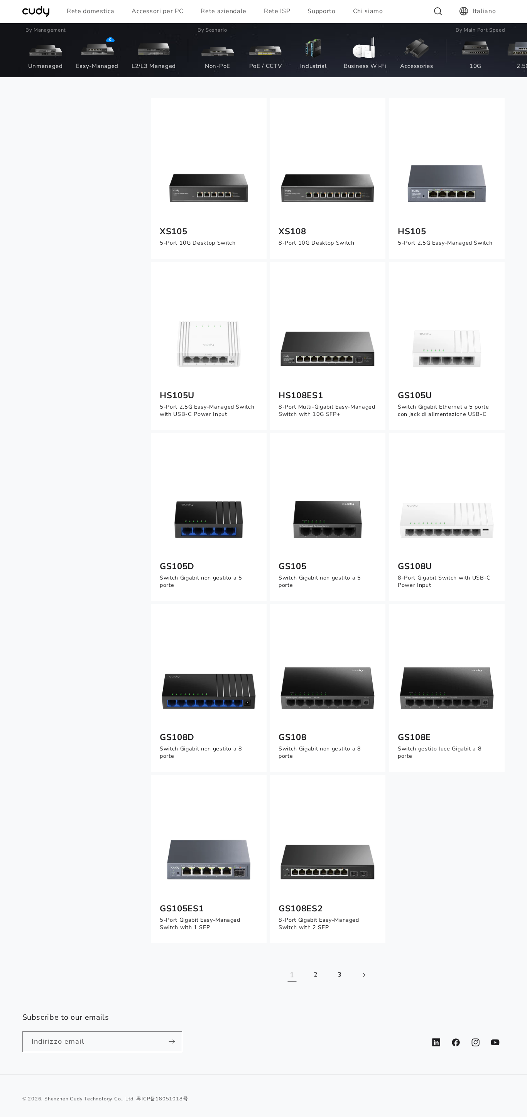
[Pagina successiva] (364, 975)
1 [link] (292, 975)
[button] (94, 11)
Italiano (484, 11)
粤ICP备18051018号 (162, 1098)
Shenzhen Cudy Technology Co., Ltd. (89, 1098)
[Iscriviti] (172, 1041)
